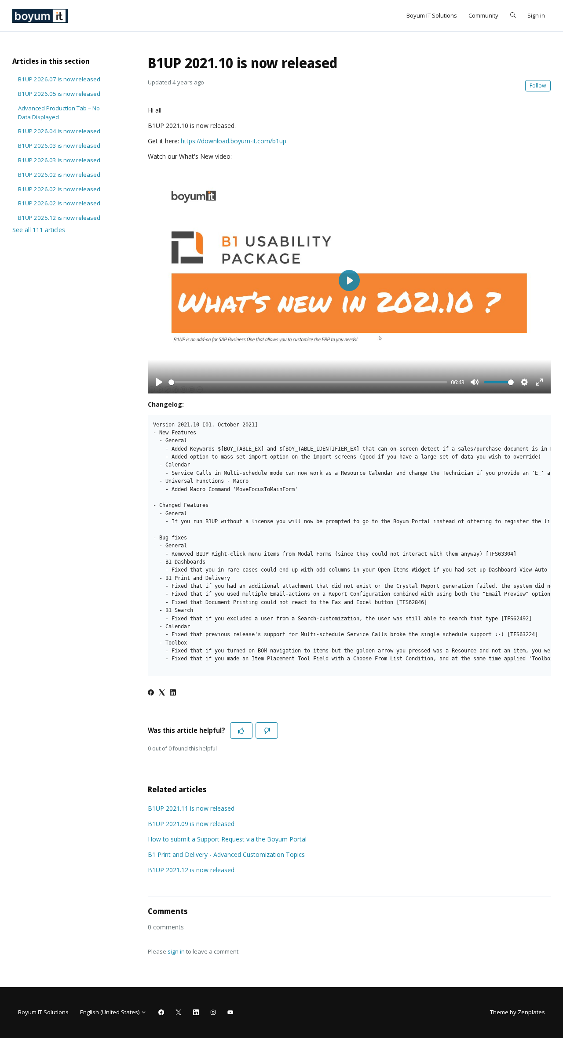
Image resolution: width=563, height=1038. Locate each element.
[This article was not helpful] (267, 730)
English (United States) (110, 1012)
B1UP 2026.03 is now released (59, 145)
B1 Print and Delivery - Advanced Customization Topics (226, 854)
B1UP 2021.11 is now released (191, 808)
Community (483, 15)
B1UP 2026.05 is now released (59, 94)
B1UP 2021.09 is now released (191, 823)
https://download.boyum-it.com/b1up (233, 141)
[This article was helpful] (241, 730)
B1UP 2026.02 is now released (59, 174)
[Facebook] (151, 693)
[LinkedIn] (173, 693)
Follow (538, 85)
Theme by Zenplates (517, 1012)
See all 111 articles (38, 230)
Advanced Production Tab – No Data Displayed (59, 112)
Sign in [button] (536, 15)
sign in (176, 951)
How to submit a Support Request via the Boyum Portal (227, 839)
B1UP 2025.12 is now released (59, 218)
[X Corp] (162, 693)
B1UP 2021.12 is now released (191, 870)
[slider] (307, 382)
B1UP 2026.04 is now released (59, 131)
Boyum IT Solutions (431, 15)
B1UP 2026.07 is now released (59, 79)
